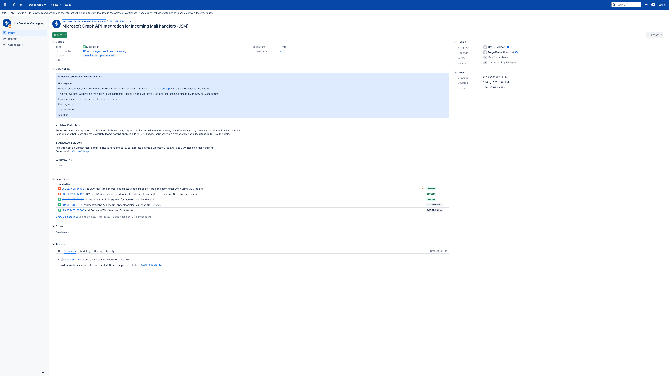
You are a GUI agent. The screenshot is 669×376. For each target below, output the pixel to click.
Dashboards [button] (36, 4)
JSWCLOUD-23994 (150, 265)
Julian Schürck (72, 259)
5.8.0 (282, 51)
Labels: (60, 55)
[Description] (53, 69)
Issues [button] (67, 4)
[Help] (653, 4)
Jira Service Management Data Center (29, 23)
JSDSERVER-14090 (73, 194)
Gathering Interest (435, 204)
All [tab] (58, 251)
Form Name (61, 232)
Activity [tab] (110, 251)
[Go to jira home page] (17, 4)
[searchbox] (626, 4)
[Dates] (455, 72)
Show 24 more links (67, 216)
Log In (662, 4)
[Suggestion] (84, 46)
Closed (431, 188)
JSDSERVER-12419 (120, 21)
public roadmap (161, 88)
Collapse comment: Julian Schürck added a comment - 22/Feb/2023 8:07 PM (58, 259)
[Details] (53, 42)
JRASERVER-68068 (73, 210)
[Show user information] (507, 46)
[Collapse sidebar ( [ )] (43, 372)
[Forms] (53, 226)
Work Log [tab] (85, 251)
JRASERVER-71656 (73, 199)
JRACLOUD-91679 (72, 204)
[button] (4, 4)
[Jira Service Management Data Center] (7, 23)
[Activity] (53, 244)
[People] (455, 42)
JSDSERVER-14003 (73, 188)
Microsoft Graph (81, 151)
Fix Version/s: (259, 51)
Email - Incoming (116, 51)
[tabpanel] (252, 261)
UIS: (58, 59)
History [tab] (98, 251)
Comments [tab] (70, 251)
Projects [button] (53, 4)
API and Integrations (94, 51)
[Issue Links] (53, 179)
